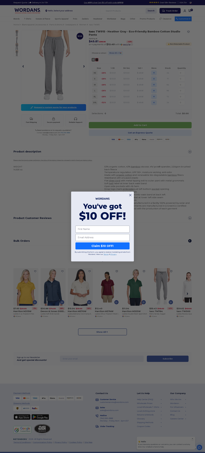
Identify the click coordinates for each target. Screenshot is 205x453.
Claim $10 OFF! (102, 246)
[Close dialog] (130, 195)
